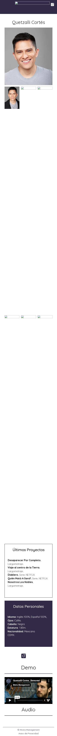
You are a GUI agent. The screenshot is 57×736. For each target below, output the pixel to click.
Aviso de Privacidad (28, 733)
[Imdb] (33, 655)
